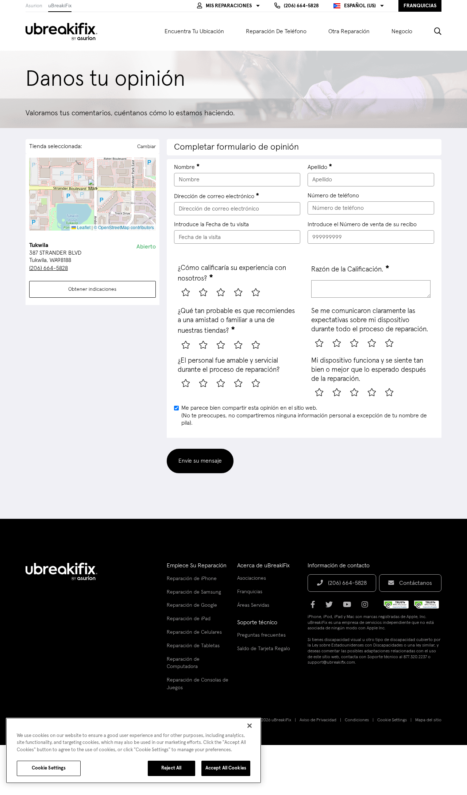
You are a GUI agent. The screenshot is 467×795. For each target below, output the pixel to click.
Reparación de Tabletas (193, 645)
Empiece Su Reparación (197, 565)
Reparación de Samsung (194, 592)
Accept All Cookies (225, 768)
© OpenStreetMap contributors (124, 227)
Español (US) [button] (360, 5)
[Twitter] (331, 607)
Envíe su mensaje (200, 461)
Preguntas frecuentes (261, 635)
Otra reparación (349, 31)
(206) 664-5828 (48, 268)
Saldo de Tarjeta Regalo (263, 648)
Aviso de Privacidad (318, 720)
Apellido (317, 167)
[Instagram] (367, 607)
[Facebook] (315, 607)
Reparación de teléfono (276, 31)
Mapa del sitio (428, 720)
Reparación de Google (192, 605)
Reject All (171, 768)
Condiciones (357, 720)
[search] (432, 31)
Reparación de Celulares (194, 632)
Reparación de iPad (189, 618)
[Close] (250, 726)
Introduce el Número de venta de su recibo (362, 224)
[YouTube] (349, 607)
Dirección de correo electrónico (214, 196)
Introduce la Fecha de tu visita (211, 224)
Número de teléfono (333, 195)
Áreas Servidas (253, 605)
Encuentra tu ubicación (194, 31)
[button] (228, 6)
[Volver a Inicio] (66, 31)
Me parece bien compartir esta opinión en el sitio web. (304, 415)
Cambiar (146, 146)
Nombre (184, 167)
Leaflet (83, 227)
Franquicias (249, 591)
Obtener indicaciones (92, 289)
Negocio (401, 31)
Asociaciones (251, 578)
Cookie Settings (392, 720)
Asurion (34, 5)
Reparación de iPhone (192, 578)
